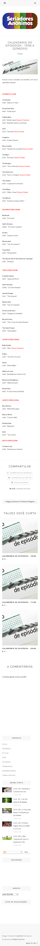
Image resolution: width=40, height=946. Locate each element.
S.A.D (4, 757)
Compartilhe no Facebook (21, 473)
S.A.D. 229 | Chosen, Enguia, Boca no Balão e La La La (21, 826)
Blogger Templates (8, 936)
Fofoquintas (6, 748)
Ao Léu (4, 744)
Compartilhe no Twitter (21, 478)
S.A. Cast (5, 753)
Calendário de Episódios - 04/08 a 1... (19, 649)
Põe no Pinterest (21, 482)
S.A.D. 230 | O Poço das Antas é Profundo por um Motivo (22, 812)
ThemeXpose (27, 936)
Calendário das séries (23, 489)
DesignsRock (6, 939)
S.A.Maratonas (7, 766)
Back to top (31, 943)
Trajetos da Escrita (8, 775)
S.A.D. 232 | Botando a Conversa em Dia (21, 790)
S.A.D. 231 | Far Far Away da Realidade (20, 800)
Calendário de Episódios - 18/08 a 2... (19, 557)
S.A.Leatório (6, 762)
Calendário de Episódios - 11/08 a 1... (19, 603)
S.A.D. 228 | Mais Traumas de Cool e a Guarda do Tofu (20, 839)
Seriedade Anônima (9, 771)
